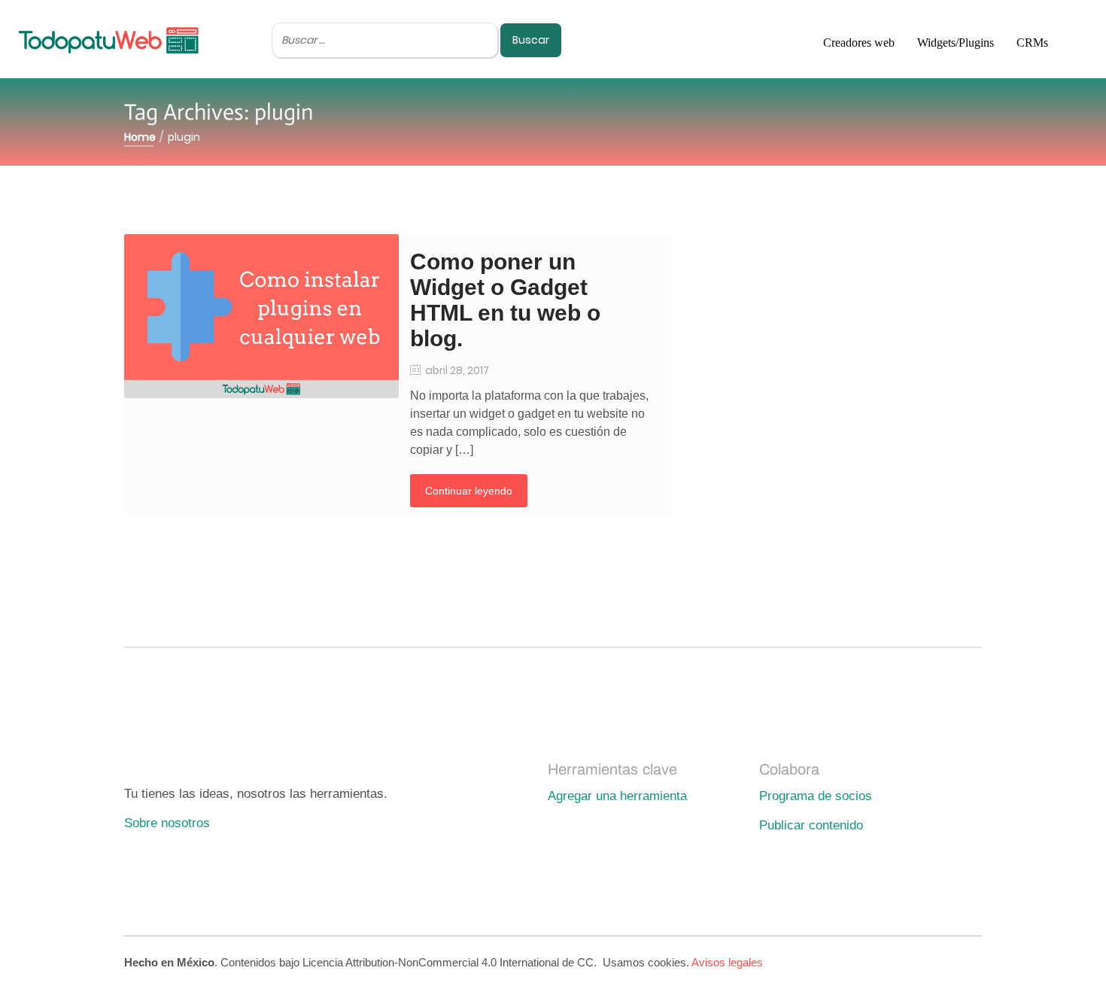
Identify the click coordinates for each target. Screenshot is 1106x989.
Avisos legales (727, 962)
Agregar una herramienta (617, 795)
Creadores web (859, 42)
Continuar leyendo (468, 491)
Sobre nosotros (167, 822)
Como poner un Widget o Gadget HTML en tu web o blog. (505, 300)
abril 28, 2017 (456, 370)
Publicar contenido (811, 825)
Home (140, 137)
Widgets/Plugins (955, 42)
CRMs (1032, 42)
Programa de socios (815, 795)
